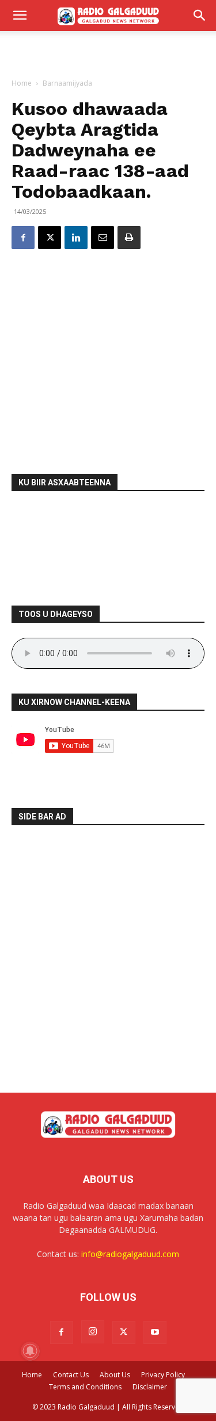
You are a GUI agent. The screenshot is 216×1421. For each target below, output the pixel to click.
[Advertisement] (108, 51)
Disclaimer (149, 1387)
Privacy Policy (163, 1375)
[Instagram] (92, 1331)
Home (22, 83)
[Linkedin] (76, 237)
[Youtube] (154, 1332)
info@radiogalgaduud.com (130, 1253)
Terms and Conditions (85, 1387)
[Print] (129, 237)
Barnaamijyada (67, 83)
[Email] (102, 237)
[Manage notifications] (30, 1351)
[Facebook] (23, 237)
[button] (19, 15)
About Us (115, 1375)
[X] (49, 237)
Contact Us (71, 1375)
